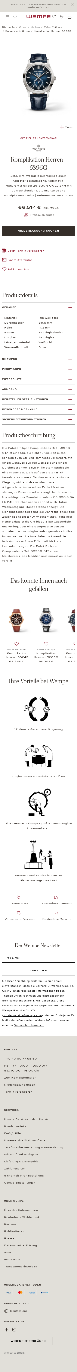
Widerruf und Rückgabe (21, 1154)
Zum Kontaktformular (20, 1077)
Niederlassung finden (19, 1084)
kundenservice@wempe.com (22, 1015)
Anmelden (38, 970)
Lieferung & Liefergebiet (22, 1161)
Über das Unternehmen (21, 1210)
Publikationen (14, 1231)
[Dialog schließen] (73, 4)
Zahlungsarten (15, 1168)
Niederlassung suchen (38, 230)
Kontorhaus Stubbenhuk (22, 1217)
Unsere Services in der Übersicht (28, 1119)
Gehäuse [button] (9, 307)
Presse (9, 1238)
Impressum (12, 1259)
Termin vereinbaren (18, 1091)
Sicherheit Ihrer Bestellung (24, 1175)
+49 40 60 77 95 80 (20, 1058)
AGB (7, 1252)
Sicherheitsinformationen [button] (24, 419)
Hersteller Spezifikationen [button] (25, 399)
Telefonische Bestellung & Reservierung (33, 1147)
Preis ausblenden (42, 215)
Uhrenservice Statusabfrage (24, 1140)
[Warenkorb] (69, 17)
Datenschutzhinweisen (29, 1025)
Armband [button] (9, 389)
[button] (23, 251)
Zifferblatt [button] (12, 379)
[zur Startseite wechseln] (38, 16)
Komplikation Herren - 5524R (16, 655)
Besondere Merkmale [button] (19, 409)
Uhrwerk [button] (9, 359)
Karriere (10, 1224)
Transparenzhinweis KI (20, 1266)
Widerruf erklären (28, 1341)
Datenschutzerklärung (20, 1245)
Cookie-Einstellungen (20, 1182)
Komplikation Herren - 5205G (46, 655)
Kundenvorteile (15, 1126)
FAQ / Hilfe (12, 1133)
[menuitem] (7, 16)
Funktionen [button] (11, 369)
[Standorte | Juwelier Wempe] (62, 16)
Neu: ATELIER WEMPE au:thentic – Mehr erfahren (38, 6)
